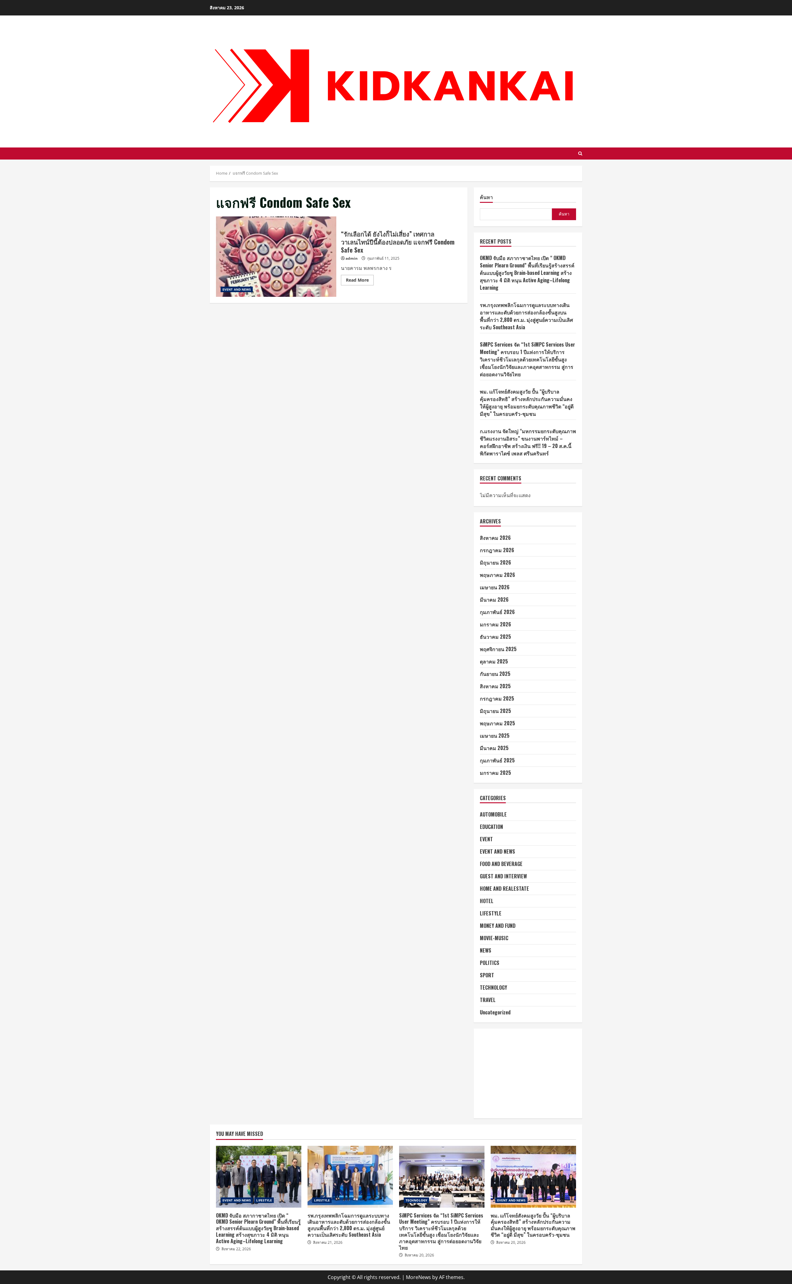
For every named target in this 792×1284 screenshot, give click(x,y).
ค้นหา (486, 197)
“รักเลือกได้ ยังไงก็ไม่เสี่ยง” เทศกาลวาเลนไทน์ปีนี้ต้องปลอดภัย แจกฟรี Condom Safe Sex (276, 256)
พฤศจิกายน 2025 (498, 649)
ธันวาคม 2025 (495, 636)
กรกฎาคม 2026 (497, 550)
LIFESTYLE (490, 913)
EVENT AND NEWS (236, 289)
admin (352, 258)
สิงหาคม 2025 (495, 686)
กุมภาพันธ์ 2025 (497, 760)
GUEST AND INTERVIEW (503, 876)
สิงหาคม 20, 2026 (419, 1255)
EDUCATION (491, 826)
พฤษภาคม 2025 (497, 723)
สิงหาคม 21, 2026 (327, 1242)
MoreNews (418, 1277)
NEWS (485, 950)
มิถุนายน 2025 (495, 711)
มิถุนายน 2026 (495, 562)
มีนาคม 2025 (494, 748)
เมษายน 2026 (495, 587)
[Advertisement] (528, 1073)
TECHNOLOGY (493, 987)
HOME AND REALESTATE (504, 888)
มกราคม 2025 (495, 772)
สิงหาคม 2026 (495, 537)
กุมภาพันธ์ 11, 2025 (383, 258)
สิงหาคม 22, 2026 (236, 1249)
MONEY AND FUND (497, 925)
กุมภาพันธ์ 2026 (497, 612)
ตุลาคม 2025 (494, 661)
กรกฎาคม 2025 (497, 698)
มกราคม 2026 (495, 624)
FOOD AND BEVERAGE (501, 864)
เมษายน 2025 (495, 735)
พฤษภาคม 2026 (497, 574)
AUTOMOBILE (493, 814)
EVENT (486, 839)
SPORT (487, 975)
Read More (360, 281)
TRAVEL (488, 1000)
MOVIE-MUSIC (494, 938)
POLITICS (489, 962)
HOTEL (486, 901)
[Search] (580, 153)
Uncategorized (495, 1012)
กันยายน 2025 (495, 673)
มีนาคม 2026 (494, 599)
